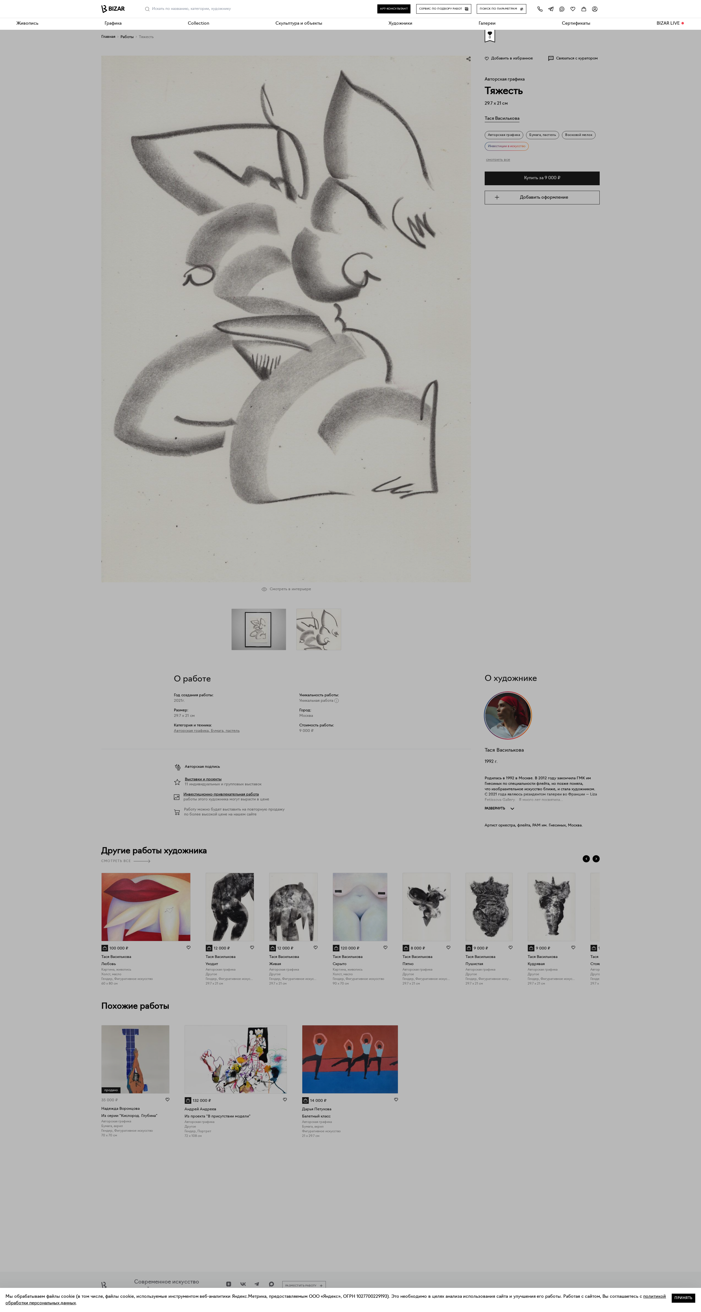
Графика (113, 23)
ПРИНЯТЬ (683, 1298)
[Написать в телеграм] (551, 9)
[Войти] (594, 9)
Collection (198, 23)
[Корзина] (584, 9)
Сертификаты (576, 23)
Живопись (27, 23)
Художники (400, 23)
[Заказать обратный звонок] (540, 9)
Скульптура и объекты (298, 23)
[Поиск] (147, 9)
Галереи (487, 23)
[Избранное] (573, 9)
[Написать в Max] (562, 9)
